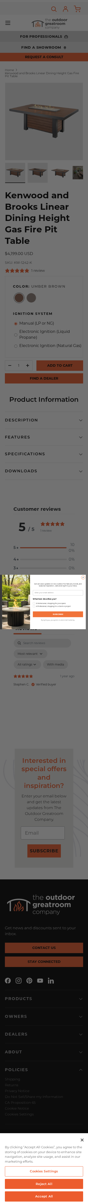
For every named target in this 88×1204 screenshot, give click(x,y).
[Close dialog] (83, 577)
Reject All (44, 1184)
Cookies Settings (44, 1171)
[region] (44, 1168)
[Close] (82, 1140)
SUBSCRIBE (58, 614)
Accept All (44, 1196)
